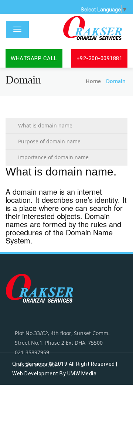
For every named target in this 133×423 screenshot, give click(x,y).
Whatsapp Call (34, 58)
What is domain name (45, 125)
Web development (35, 373)
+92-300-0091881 (99, 58)
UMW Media (82, 373)
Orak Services (30, 364)
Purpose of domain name (49, 141)
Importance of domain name (53, 157)
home (93, 81)
